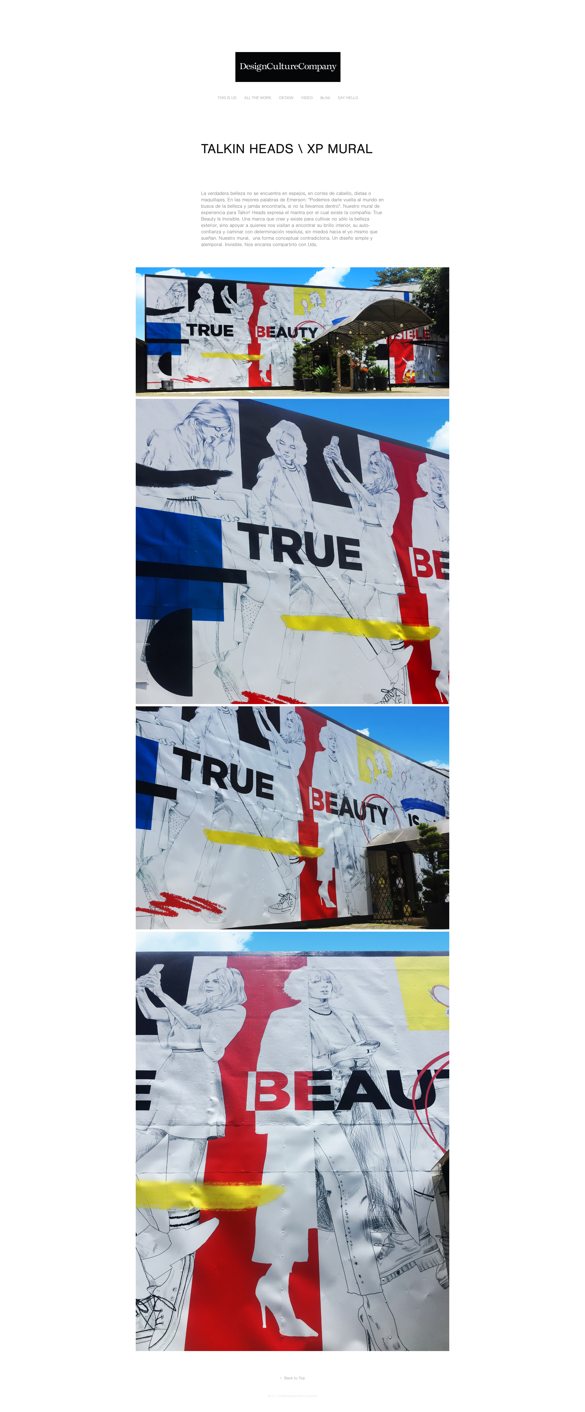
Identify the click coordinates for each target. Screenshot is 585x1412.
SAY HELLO (348, 98)
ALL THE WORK (257, 98)
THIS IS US (227, 98)
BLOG (325, 98)
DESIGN (286, 98)
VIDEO (307, 98)
